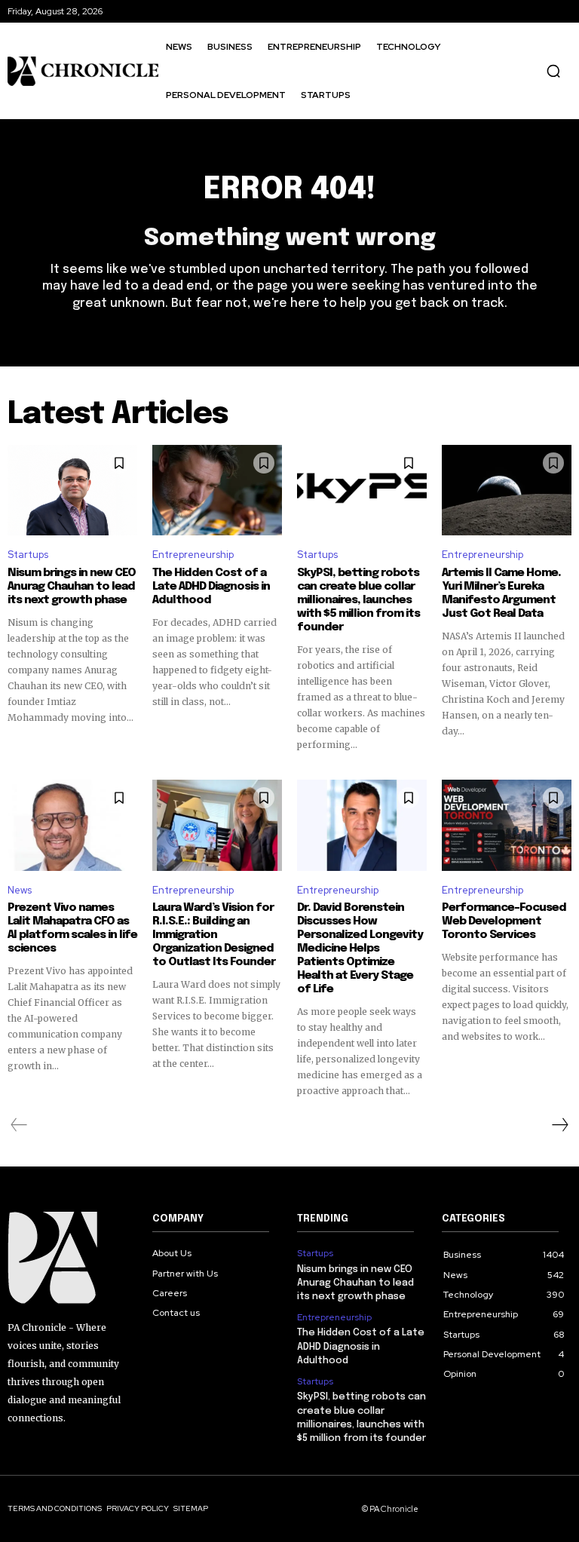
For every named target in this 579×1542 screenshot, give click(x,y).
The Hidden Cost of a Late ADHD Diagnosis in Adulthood (211, 586)
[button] (553, 71)
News (20, 890)
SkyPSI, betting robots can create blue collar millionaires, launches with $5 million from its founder (358, 600)
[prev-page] (19, 1125)
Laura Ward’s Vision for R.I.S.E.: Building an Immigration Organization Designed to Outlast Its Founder (213, 935)
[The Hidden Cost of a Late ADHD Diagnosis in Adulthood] (217, 490)
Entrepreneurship (193, 554)
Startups (28, 554)
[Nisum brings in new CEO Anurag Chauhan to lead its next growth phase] (72, 490)
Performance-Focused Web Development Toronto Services (504, 921)
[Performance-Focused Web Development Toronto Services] (506, 825)
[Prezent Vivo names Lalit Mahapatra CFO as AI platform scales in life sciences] (72, 825)
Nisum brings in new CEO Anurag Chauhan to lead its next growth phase (72, 586)
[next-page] (559, 1125)
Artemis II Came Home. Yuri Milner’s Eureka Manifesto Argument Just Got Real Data (501, 593)
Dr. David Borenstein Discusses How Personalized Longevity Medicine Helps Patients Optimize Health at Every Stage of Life (360, 948)
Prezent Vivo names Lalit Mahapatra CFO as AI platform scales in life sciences (72, 928)
